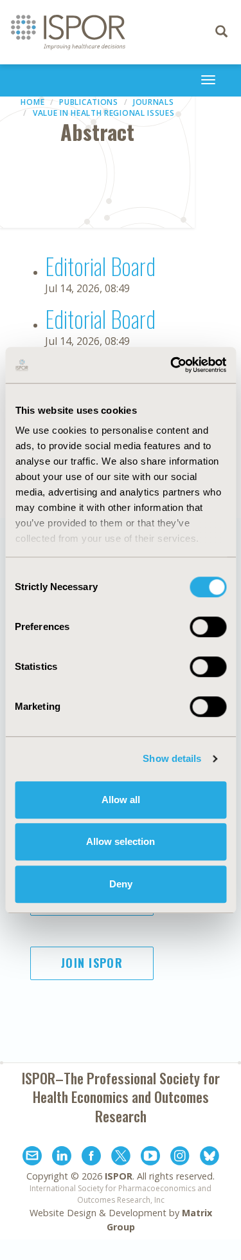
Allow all (121, 799)
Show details (172, 758)
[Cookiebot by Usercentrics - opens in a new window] (171, 365)
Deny (120, 883)
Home (32, 102)
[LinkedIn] (61, 1157)
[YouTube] (150, 1157)
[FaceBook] (91, 1157)
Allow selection (120, 841)
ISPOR (118, 1176)
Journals (153, 102)
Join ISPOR (92, 962)
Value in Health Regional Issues (104, 112)
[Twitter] (120, 1157)
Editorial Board (100, 265)
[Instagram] (180, 1157)
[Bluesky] (209, 1157)
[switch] (208, 626)
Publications (88, 102)
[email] (32, 1157)
